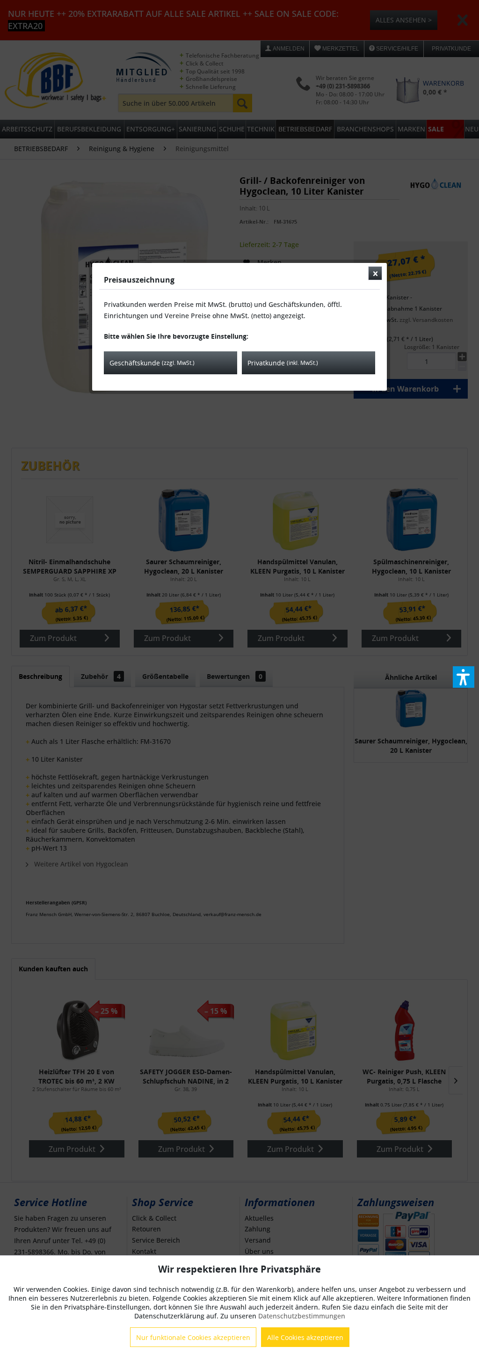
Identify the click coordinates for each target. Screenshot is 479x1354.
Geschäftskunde (152, 362)
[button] (463, 677)
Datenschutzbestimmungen (301, 1315)
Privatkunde (282, 362)
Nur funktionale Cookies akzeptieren (193, 1337)
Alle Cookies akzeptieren (305, 1337)
